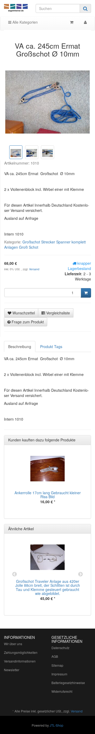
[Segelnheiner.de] (16, 8)
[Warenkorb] (71, 22)
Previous (14, 574)
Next (80, 574)
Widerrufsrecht (61, 691)
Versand (34, 269)
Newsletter (11, 669)
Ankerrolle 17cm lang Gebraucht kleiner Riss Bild (48, 494)
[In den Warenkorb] (86, 293)
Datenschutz (60, 647)
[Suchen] (85, 8)
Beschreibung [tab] (19, 346)
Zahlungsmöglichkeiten (20, 652)
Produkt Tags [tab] (51, 346)
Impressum (59, 674)
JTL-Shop (56, 725)
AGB (54, 656)
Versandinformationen (20, 661)
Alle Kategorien (24, 22)
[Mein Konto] (85, 22)
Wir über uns (13, 643)
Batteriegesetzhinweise (68, 682)
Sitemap (57, 665)
